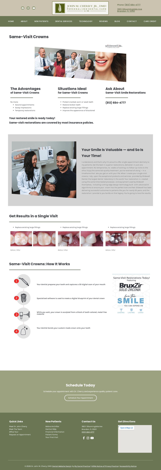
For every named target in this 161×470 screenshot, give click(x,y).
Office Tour (13, 432)
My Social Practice (82, 466)
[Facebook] (23, 8)
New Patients (41, 21)
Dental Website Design (62, 466)
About (24, 21)
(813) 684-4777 (132, 4)
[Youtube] (34, 8)
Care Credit (150, 21)
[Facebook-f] (84, 438)
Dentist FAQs (50, 429)
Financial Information (54, 432)
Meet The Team (15, 429)
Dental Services (63, 21)
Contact (132, 21)
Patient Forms (51, 434)
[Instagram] (28, 8)
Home (11, 21)
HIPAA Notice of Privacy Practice (104, 466)
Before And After (52, 426)
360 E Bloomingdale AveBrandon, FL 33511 (129, 10)
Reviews (103, 21)
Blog (117, 21)
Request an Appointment (20, 434)
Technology (86, 21)
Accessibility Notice (128, 466)
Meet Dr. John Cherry (18, 426)
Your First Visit (51, 437)
